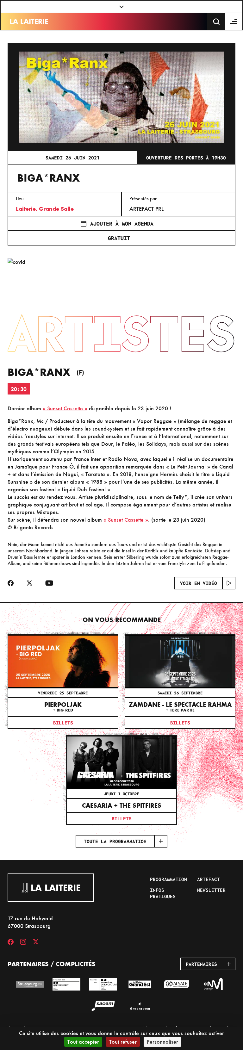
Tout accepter (83, 1041)
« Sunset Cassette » (65, 408)
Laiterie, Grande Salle (45, 208)
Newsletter (211, 890)
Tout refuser (123, 1041)
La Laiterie (28, 21)
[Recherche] (216, 21)
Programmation (168, 879)
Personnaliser (162, 1041)
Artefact (208, 879)
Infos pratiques (163, 893)
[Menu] (234, 21)
